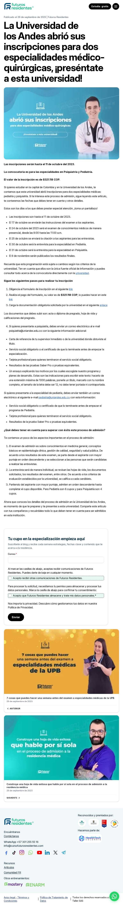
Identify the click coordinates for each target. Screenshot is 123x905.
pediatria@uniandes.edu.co (54, 397)
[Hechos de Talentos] (82, 823)
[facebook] (6, 852)
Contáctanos (11, 836)
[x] (55, 853)
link (71, 289)
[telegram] (63, 852)
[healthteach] (89, 838)
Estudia (99, 6)
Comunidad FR (12, 872)
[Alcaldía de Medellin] (94, 822)
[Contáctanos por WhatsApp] (114, 896)
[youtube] (39, 852)
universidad (82, 273)
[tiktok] (14, 852)
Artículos (9, 867)
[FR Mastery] (13, 884)
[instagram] (21, 852)
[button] (115, 6)
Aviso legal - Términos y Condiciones (16, 899)
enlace (103, 305)
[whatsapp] (30, 852)
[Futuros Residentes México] (35, 885)
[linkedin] (47, 852)
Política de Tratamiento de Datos (54, 899)
